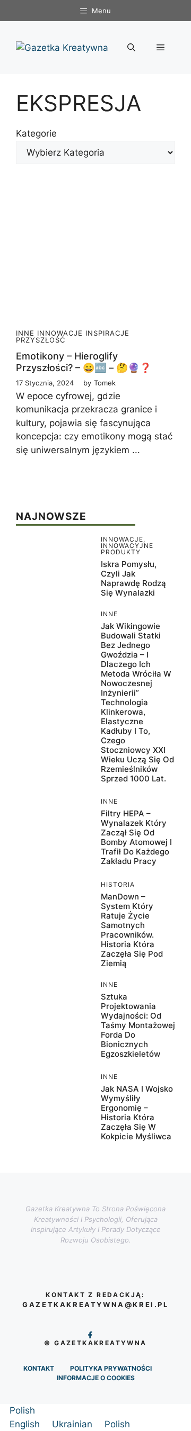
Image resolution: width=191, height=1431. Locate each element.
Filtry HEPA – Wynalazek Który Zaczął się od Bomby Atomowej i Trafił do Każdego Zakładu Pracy (136, 837)
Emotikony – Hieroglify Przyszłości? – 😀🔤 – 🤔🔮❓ (83, 361)
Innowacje (60, 333)
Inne (25, 333)
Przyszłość (40, 340)
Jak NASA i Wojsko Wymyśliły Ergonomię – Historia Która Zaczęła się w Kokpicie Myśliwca (137, 1112)
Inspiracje (107, 333)
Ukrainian (73, 1424)
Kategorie (36, 133)
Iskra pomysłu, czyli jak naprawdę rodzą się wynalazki (133, 578)
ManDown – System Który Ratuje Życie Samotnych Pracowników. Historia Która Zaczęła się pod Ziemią (132, 930)
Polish (22, 1410)
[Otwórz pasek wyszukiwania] (131, 48)
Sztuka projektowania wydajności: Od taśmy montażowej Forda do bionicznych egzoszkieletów (138, 1025)
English (26, 1424)
